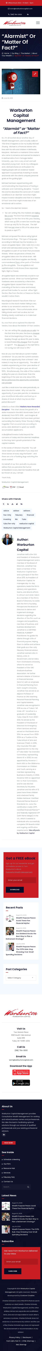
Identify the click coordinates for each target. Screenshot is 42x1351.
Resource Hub (9, 1168)
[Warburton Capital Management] (15, 23)
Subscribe (12, 1271)
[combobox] (21, 977)
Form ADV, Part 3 (13, 1341)
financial (30, 515)
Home (6, 53)
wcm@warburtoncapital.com (21, 9)
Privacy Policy (14, 1337)
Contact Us (8, 1181)
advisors (26, 511)
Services (7, 1173)
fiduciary (19, 515)
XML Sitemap (21, 1344)
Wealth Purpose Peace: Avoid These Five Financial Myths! (26, 920)
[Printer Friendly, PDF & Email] (13, 487)
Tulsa (24, 519)
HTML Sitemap (28, 1341)
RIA (16, 519)
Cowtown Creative (27, 1295)
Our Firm (7, 1164)
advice (6, 511)
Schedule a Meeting (12, 1159)
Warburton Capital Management (17, 528)
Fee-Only (7, 515)
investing (7, 519)
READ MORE (8, 1143)
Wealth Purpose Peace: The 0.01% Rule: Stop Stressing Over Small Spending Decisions (21, 950)
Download (14, 890)
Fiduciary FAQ (9, 1177)
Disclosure (27, 1337)
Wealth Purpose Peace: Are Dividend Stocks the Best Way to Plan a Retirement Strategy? (21, 935)
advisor (16, 511)
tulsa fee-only (9, 523)
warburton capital (26, 523)
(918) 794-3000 (16, 14)
